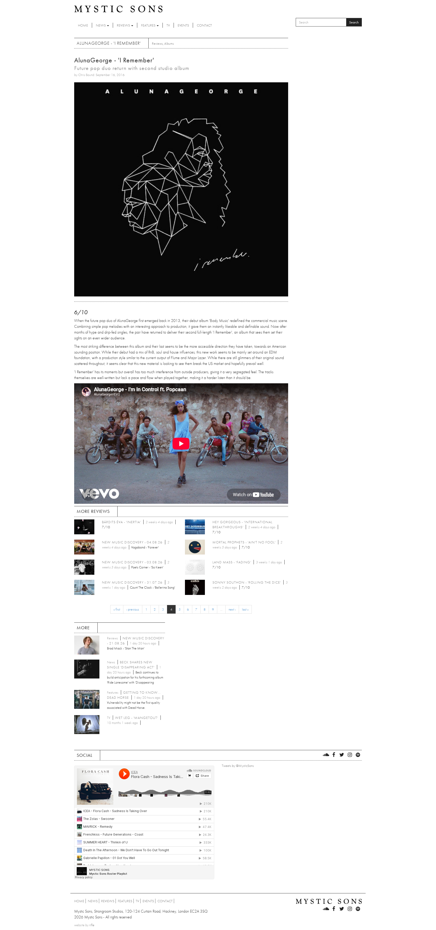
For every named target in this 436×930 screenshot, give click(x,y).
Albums (169, 43)
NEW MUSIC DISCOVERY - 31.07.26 (132, 582)
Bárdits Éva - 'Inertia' (121, 522)
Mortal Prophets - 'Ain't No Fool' (244, 542)
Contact (204, 25)
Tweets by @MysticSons (238, 765)
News (101, 25)
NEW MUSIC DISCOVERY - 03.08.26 (132, 562)
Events (183, 25)
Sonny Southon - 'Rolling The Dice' (246, 582)
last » (245, 609)
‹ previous (132, 609)
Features (148, 25)
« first (117, 609)
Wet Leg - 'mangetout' (136, 717)
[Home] (118, 8)
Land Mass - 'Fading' (231, 562)
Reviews (124, 25)
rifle (91, 925)
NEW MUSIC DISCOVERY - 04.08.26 (132, 542)
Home (83, 25)
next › (232, 609)
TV (168, 25)
